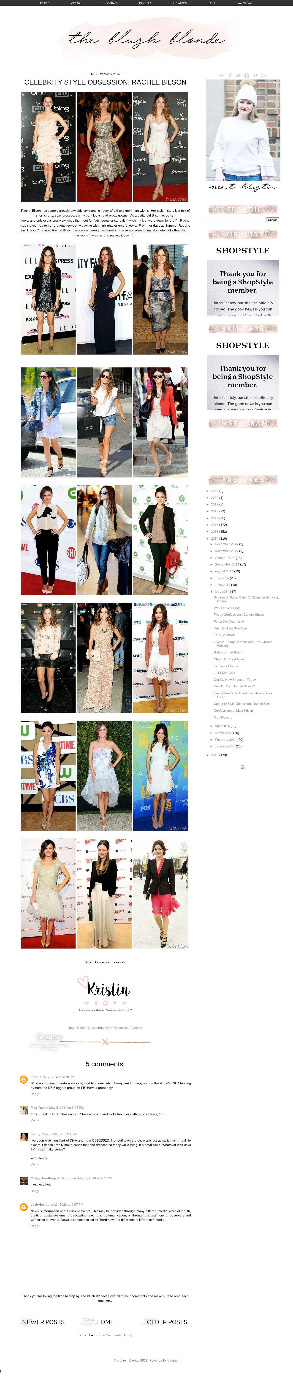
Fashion (136, 1027)
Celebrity (83, 1027)
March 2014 (224, 733)
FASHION (111, 3)
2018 (215, 511)
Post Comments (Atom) (115, 1335)
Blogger (173, 1360)
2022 (215, 491)
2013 (215, 755)
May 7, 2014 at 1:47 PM (95, 1178)
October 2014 (225, 558)
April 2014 (223, 726)
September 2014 (227, 564)
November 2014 (227, 551)
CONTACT (245, 3)
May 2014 (222, 591)
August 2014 (224, 571)
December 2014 (227, 544)
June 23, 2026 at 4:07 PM (64, 1204)
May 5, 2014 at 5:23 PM (59, 1134)
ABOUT (76, 3)
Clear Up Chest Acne (229, 659)
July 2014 (222, 578)
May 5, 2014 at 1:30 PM (57, 1077)
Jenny (35, 1134)
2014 (215, 538)
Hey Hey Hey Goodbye (230, 628)
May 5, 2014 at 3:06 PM (66, 1107)
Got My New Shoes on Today (235, 679)
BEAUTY (145, 3)
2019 (215, 504)
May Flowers (223, 717)
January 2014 (225, 746)
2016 (215, 525)
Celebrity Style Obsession (110, 1027)
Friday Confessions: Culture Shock (239, 614)
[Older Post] (167, 1325)
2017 (215, 518)
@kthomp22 (124, 1010)
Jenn (34, 1077)
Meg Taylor (39, 1107)
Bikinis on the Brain (227, 652)
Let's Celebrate (225, 635)
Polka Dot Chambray (229, 621)
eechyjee (38, 1204)
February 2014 (226, 739)
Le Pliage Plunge (226, 666)
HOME (45, 3)
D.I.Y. (212, 3)
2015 (215, 531)
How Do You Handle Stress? (234, 686)
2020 (215, 498)
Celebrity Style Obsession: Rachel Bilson (243, 703)
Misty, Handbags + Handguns (54, 1178)
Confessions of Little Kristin (233, 710)
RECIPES (180, 3)
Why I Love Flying (227, 608)
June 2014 (223, 585)
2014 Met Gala (224, 673)
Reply (35, 1094)
